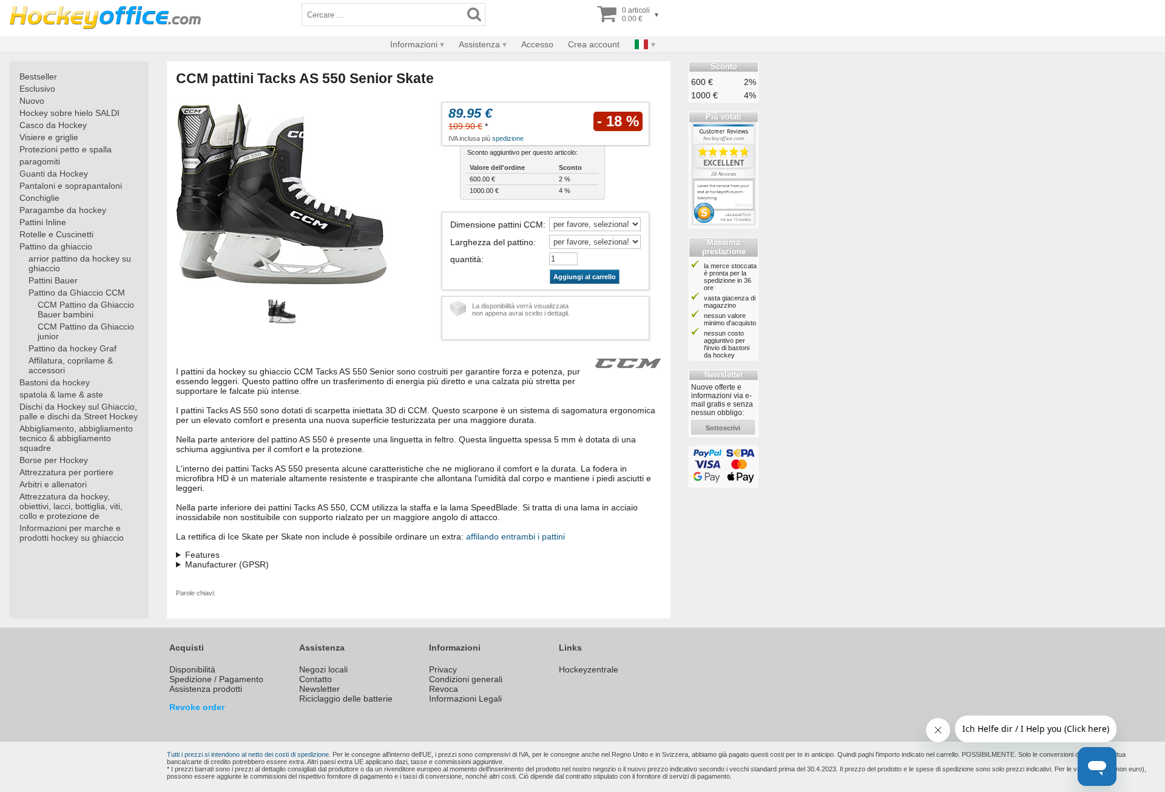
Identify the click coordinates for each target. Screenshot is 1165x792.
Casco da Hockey (53, 125)
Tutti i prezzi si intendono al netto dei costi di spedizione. (249, 754)
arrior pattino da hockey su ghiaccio (80, 263)
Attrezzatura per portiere (66, 472)
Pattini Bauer (53, 280)
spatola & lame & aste (61, 394)
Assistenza (479, 44)
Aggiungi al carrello (584, 276)
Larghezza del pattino (491, 242)
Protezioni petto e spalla (65, 149)
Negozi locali (323, 669)
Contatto (315, 679)
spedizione (508, 138)
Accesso (537, 44)
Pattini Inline (42, 222)
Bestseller (38, 76)
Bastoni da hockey (54, 382)
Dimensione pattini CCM (496, 224)
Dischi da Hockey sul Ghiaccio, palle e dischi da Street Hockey (78, 411)
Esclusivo (37, 88)
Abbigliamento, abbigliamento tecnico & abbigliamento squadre (76, 438)
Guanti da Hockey (53, 173)
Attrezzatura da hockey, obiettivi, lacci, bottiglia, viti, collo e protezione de (71, 506)
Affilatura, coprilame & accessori (71, 365)
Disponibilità (192, 669)
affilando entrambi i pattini (515, 536)
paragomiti (39, 161)
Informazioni (413, 44)
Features (202, 555)
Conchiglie (39, 198)
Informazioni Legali (465, 698)
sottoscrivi (723, 428)
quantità (465, 259)
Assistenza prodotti (205, 689)
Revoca (443, 689)
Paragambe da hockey (62, 210)
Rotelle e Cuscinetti (56, 234)
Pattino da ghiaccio (55, 246)
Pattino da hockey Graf (72, 348)
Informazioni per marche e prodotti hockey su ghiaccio (71, 533)
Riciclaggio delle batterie (346, 698)
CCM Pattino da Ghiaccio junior (86, 331)
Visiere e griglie (48, 137)
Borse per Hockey (53, 460)
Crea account (594, 44)
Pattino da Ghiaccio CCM (77, 292)
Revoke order (197, 707)
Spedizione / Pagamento (216, 679)
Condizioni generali (465, 679)
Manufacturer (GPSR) (227, 564)
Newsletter (319, 689)
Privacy (443, 669)
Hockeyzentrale (588, 669)
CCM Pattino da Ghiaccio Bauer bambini (86, 309)
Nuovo (31, 101)
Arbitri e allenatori (53, 484)
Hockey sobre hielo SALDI (69, 113)
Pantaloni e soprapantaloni (70, 186)
